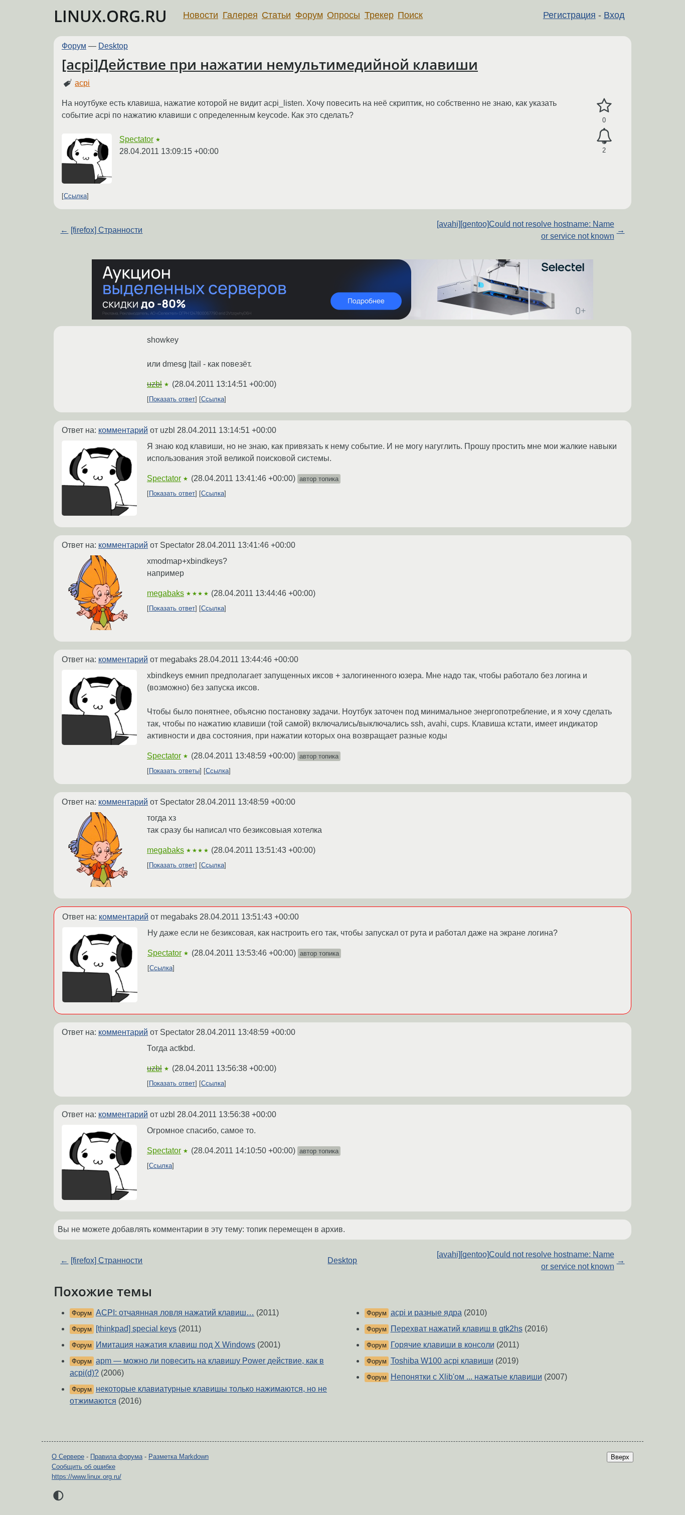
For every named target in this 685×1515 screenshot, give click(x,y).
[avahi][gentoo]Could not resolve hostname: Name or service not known (525, 230)
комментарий (123, 430)
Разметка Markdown (178, 1456)
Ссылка (75, 196)
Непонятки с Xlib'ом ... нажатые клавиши (466, 1377)
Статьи (276, 15)
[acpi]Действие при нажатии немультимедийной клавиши (270, 64)
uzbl (154, 384)
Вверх (620, 1457)
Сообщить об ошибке (83, 1466)
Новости (200, 15)
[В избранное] (604, 106)
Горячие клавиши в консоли (442, 1344)
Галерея (240, 15)
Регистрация (569, 15)
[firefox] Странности (106, 230)
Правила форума (116, 1456)
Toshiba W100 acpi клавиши (442, 1360)
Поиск (410, 15)
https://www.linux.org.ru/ (86, 1476)
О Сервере (68, 1456)
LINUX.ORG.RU (110, 16)
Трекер (379, 15)
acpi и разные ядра (426, 1312)
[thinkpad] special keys (136, 1328)
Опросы (343, 15)
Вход (614, 15)
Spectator (136, 139)
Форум (309, 15)
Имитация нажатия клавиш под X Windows (175, 1344)
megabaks (165, 593)
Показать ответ (172, 399)
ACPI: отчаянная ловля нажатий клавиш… (175, 1312)
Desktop (113, 46)
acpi (82, 83)
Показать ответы (174, 771)
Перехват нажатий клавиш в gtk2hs (457, 1328)
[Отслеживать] (604, 136)
